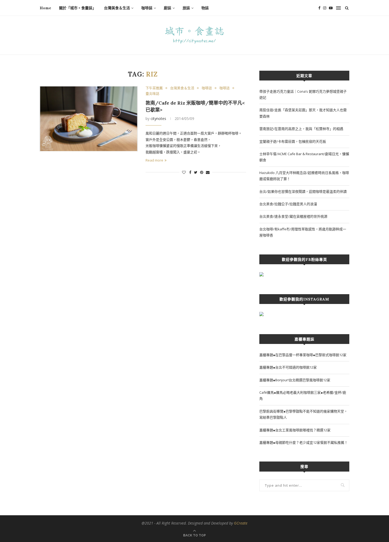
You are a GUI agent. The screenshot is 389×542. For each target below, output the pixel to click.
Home (45, 8)
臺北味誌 (152, 94)
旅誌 (186, 8)
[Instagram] (324, 8)
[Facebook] (319, 8)
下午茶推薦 (154, 88)
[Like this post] (184, 172)
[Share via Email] (208, 172)
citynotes (158, 118)
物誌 (205, 8)
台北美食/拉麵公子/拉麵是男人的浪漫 (288, 203)
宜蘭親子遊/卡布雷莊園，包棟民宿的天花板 (292, 141)
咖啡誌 (146, 8)
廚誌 (167, 8)
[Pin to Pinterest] (201, 172)
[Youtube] (331, 8)
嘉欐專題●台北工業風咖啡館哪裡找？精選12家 (295, 430)
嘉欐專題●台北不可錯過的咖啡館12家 (288, 367)
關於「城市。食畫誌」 (77, 8)
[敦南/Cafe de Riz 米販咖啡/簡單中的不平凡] (89, 118)
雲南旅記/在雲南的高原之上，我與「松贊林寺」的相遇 (301, 128)
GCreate (240, 523)
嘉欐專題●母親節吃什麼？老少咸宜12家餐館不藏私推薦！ (303, 442)
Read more (154, 160)
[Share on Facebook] (190, 172)
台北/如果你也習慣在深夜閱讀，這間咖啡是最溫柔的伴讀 (303, 191)
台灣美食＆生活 (117, 8)
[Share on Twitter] (195, 172)
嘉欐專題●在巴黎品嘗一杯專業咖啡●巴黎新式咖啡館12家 (302, 354)
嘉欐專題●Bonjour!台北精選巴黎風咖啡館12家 (294, 380)
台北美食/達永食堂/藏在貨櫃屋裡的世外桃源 (293, 216)
